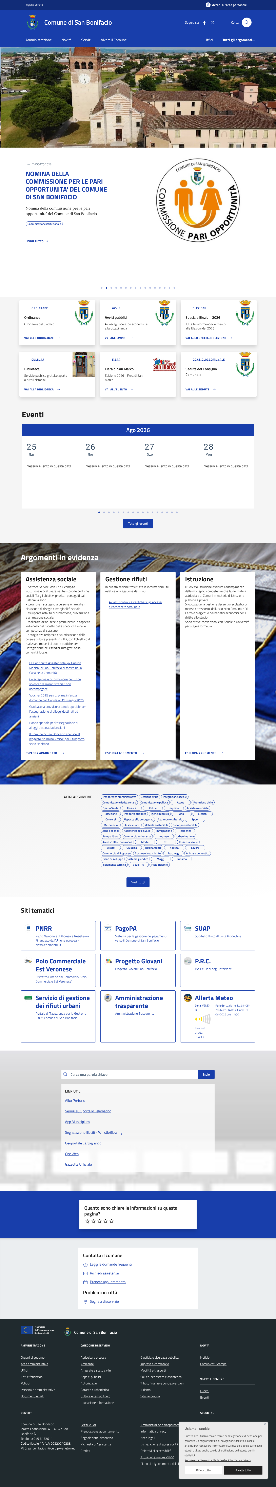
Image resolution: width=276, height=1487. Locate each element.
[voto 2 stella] (93, 1221)
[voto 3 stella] (99, 1221)
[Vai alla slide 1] (101, 288)
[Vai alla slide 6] (126, 288)
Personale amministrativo (38, 1389)
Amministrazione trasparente (160, 1424)
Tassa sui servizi (188, 841)
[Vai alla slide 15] (169, 288)
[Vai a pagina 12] (152, 512)
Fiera (116, 359)
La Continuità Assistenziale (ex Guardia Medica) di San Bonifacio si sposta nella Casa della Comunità (55, 668)
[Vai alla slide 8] (135, 288)
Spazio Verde (110, 807)
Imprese (164, 835)
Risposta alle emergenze (138, 818)
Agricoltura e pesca (93, 1357)
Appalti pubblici (91, 1376)
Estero (111, 847)
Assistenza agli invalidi (137, 830)
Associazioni (131, 824)
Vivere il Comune (114, 40)
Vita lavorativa (150, 1396)
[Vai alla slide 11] (150, 288)
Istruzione (111, 813)
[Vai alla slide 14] (164, 288)
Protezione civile (203, 801)
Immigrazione (164, 830)
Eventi (204, 1397)
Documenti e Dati (32, 1396)
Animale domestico (197, 852)
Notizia (39, 165)
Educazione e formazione (97, 1402)
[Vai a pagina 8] (133, 512)
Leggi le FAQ (89, 1424)
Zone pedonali (110, 830)
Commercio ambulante (137, 835)
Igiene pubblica (160, 813)
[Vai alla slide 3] (111, 288)
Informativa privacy (153, 1431)
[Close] (265, 1424)
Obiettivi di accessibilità (156, 1450)
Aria (181, 813)
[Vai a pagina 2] (104, 512)
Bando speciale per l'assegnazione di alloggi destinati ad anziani (53, 725)
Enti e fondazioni (32, 1376)
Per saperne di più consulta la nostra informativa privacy (218, 1460)
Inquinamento (152, 847)
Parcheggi (173, 852)
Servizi (86, 40)
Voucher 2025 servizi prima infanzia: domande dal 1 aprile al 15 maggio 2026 (56, 698)
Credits (85, 1450)
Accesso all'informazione (117, 841)
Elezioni (199, 308)
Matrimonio (111, 824)
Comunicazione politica (154, 801)
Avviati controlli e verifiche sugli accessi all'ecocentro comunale (135, 604)
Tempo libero (110, 835)
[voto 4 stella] (105, 1221)
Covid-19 (138, 864)
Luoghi (204, 1390)
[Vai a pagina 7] (128, 512)
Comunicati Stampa (213, 1363)
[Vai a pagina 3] (109, 512)
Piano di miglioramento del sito (161, 1463)
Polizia (153, 807)
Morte (145, 841)
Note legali (147, 1437)
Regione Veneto (33, 4)
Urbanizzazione (185, 835)
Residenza (185, 830)
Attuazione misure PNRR (157, 1457)
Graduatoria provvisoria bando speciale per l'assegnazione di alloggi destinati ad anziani (57, 711)
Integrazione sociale (175, 796)
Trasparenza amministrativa (119, 796)
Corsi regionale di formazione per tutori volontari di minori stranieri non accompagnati (55, 684)
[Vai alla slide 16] (174, 288)
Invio (206, 1074)
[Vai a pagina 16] (172, 512)
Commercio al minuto (148, 852)
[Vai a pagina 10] (143, 512)
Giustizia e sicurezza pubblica (159, 1357)
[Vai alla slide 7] (131, 288)
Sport (195, 818)
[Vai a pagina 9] (138, 512)
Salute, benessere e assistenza (161, 1376)
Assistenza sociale (197, 807)
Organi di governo (32, 1357)
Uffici (209, 40)
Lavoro (195, 847)
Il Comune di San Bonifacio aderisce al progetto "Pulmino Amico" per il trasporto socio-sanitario (56, 739)
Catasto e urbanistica (95, 1389)
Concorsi (110, 818)
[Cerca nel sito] (247, 22)
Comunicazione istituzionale (119, 801)
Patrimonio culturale (170, 818)
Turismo (182, 858)
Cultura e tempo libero (95, 1396)
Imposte (174, 807)
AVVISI (116, 308)
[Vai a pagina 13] (157, 512)
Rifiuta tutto (203, 1470)
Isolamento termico (114, 864)
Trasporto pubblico (134, 813)
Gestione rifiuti (149, 796)
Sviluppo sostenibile (185, 824)
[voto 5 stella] (112, 1221)
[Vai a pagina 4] (114, 512)
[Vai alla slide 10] (145, 288)
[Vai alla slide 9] (140, 288)
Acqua (180, 801)
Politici (25, 1383)
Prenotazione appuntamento (100, 1431)
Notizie (205, 1357)
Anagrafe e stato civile (96, 1370)
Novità (66, 40)
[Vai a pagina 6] (123, 512)
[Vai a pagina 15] (167, 512)
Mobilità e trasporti (153, 1370)
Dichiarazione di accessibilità (159, 1444)
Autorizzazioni (90, 1383)
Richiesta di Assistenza (96, 1444)
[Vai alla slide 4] (116, 288)
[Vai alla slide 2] (106, 288)
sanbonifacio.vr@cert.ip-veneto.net (51, 1448)
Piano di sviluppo (112, 858)
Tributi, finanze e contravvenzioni (162, 1383)
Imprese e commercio (154, 1363)
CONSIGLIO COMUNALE (209, 359)
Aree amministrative (34, 1363)
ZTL (166, 841)
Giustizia (131, 847)
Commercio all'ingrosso (116, 852)
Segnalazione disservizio (97, 1437)
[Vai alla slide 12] (155, 288)
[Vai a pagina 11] (148, 512)
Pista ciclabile (159, 864)
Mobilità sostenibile (156, 824)
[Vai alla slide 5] (121, 288)
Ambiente (87, 1363)
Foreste (131, 807)
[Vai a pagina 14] (162, 512)
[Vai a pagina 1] (99, 512)
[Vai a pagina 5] (118, 512)
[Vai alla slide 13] (160, 288)
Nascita (174, 847)
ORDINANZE (40, 308)
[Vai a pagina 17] (177, 512)
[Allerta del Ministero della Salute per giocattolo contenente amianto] (197, 240)
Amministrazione (39, 40)
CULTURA (38, 359)
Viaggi (160, 858)
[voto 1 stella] (87, 1221)
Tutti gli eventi (138, 523)
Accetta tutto (243, 1470)
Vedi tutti (138, 882)
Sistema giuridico (137, 858)
